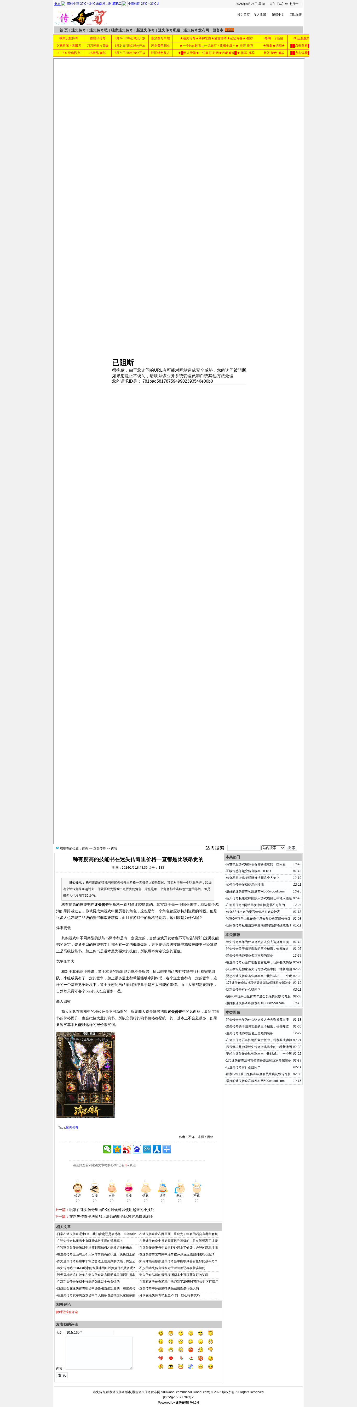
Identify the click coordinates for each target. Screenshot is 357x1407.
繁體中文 (278, 14)
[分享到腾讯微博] (147, 1149)
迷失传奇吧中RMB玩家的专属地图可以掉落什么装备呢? (96, 1268)
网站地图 (296, 14)
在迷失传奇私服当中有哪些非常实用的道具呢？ (90, 1241)
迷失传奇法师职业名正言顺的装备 (249, 955)
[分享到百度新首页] (137, 1149)
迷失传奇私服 (169, 30)
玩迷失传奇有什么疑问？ (243, 989)
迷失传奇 (78, 30)
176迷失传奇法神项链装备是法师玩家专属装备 (258, 983)
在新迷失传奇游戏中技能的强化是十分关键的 (88, 1281)
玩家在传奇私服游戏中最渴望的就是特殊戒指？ (259, 925)
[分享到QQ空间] (117, 1149)
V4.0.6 (194, 1402)
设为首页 (243, 14)
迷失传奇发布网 (196, 30)
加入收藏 (260, 14)
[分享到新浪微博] (127, 1149)
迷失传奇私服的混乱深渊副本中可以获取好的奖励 (173, 1275)
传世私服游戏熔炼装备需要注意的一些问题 (256, 864)
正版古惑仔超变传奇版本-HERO (248, 871)
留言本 (217, 30)
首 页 (64, 30)
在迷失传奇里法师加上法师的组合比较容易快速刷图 (111, 1216)
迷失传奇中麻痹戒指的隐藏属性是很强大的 (169, 1288)
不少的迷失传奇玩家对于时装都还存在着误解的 (172, 1268)
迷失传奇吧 (98, 30)
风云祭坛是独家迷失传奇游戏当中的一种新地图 (259, 969)
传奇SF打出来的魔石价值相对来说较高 (253, 912)
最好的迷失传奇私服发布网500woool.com (255, 891)
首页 (85, 848)
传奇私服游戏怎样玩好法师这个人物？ (252, 878)
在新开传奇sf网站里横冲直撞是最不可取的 (255, 905)
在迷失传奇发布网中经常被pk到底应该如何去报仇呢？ (177, 1254)
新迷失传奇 (145, 30)
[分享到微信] (107, 1149)
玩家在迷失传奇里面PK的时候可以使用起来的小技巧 (111, 1210)
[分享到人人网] (157, 1149)
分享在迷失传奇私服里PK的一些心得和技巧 (169, 1295)
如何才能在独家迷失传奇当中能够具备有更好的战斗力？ (178, 1261)
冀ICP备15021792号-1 (179, 1397)
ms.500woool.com (196, 1392)
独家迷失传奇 (122, 30)
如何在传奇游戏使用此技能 (245, 884)
